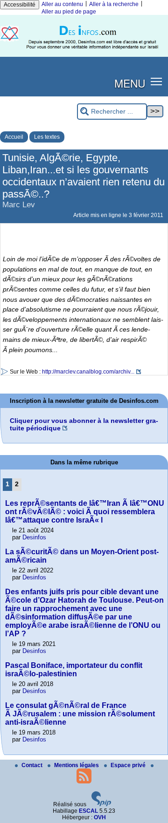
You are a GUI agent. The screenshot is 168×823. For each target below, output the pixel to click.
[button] (156, 81)
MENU (129, 82)
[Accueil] (84, 55)
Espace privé (129, 765)
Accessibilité (19, 4)
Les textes (47, 137)
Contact (32, 765)
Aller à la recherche (114, 4)
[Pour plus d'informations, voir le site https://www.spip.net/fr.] (101, 804)
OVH (100, 817)
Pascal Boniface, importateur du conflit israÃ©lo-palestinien (73, 669)
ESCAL (88, 811)
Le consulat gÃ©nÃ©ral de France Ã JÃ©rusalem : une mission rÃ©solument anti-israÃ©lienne (80, 713)
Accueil (14, 137)
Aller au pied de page (69, 11)
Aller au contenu (62, 4)
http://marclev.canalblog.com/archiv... (88, 371)
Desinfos (34, 537)
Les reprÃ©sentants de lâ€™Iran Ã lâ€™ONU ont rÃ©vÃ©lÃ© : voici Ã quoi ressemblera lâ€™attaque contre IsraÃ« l (84, 511)
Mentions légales (77, 765)
